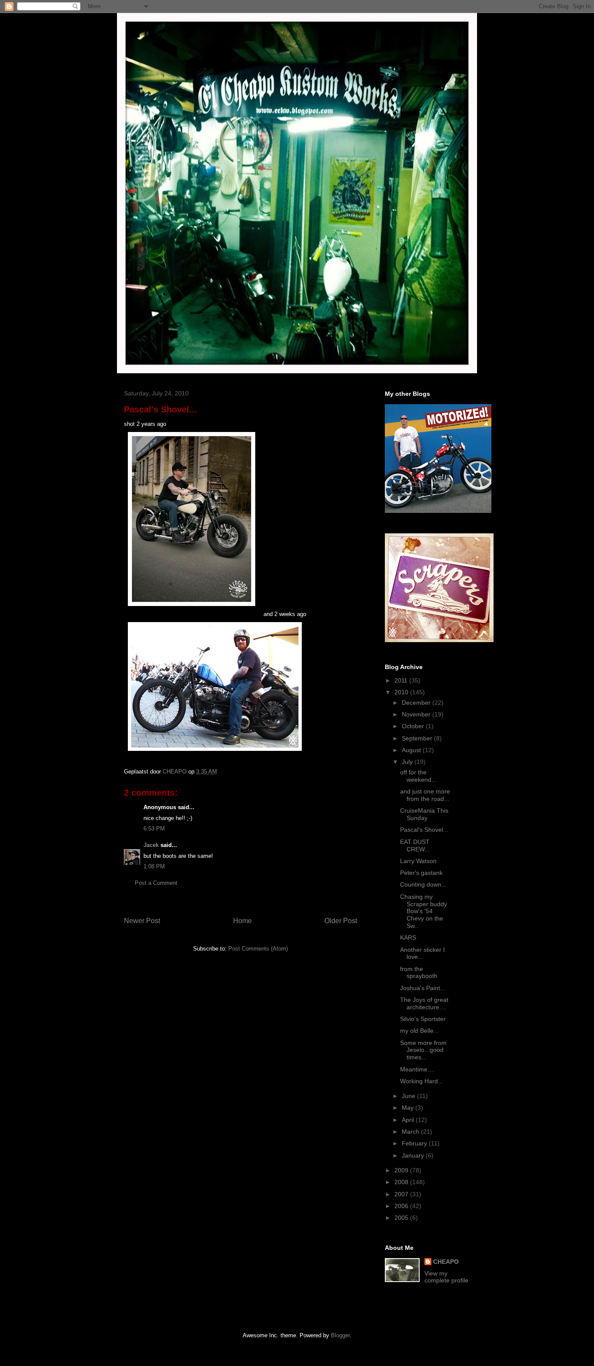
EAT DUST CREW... (415, 845)
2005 (402, 1217)
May (408, 1107)
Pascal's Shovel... (424, 829)
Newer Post (142, 920)
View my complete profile (446, 1277)
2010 (402, 692)
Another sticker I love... (422, 953)
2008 (402, 1182)
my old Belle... (419, 1030)
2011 (401, 680)
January (414, 1155)
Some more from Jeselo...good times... (423, 1050)
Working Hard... (421, 1081)
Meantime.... (417, 1069)
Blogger (340, 1335)
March (411, 1131)
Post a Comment (156, 883)
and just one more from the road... (425, 795)
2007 (402, 1194)
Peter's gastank (421, 872)
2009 (402, 1170)
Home (242, 920)
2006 (402, 1205)
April (409, 1119)
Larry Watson (418, 860)
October (414, 726)
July (408, 761)
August (412, 750)
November (417, 714)
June (409, 1095)
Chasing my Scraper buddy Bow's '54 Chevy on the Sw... (423, 911)
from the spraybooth (418, 972)
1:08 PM (154, 866)
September (418, 738)
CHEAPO (446, 1261)
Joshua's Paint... (422, 987)
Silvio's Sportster (423, 1018)
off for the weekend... (418, 776)
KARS (408, 937)
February (415, 1143)
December (417, 702)
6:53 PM (154, 828)
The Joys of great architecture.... (424, 1003)
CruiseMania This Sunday (424, 814)
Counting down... (423, 884)
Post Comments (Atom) (258, 948)
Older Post (340, 920)
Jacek (151, 845)
